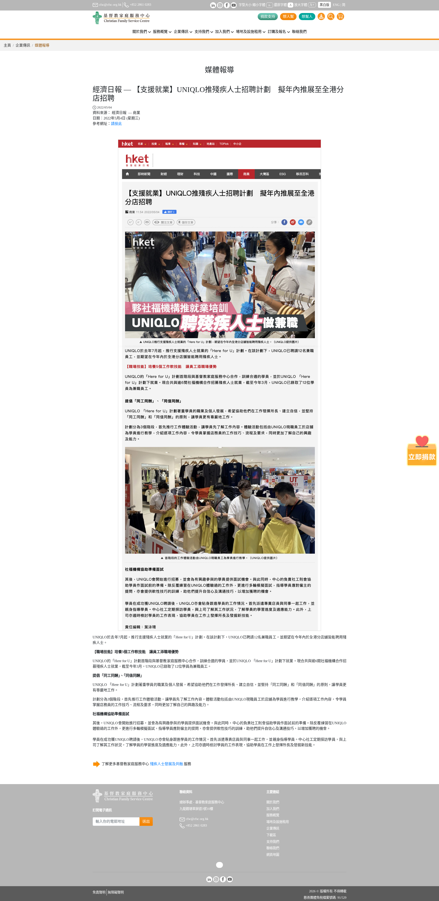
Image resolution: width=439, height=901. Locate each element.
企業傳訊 (23, 45)
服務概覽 (272, 815)
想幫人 (307, 16)
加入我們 (272, 809)
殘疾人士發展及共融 (166, 764)
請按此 (116, 124)
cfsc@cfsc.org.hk (109, 4)
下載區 (271, 835)
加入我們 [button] (222, 32)
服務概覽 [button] (160, 32)
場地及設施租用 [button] (249, 32)
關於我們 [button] (139, 32)
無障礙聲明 (116, 892)
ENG (336, 5)
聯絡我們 (299, 32)
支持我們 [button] (202, 32)
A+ (312, 5)
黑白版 (324, 5)
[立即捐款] (422, 450)
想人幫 (288, 16)
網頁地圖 (272, 854)
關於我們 (272, 802)
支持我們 (272, 841)
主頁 (7, 45)
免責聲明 (99, 892)
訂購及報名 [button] (277, 32)
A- (269, 5)
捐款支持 (267, 16)
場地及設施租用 (277, 822)
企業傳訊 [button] (181, 32)
